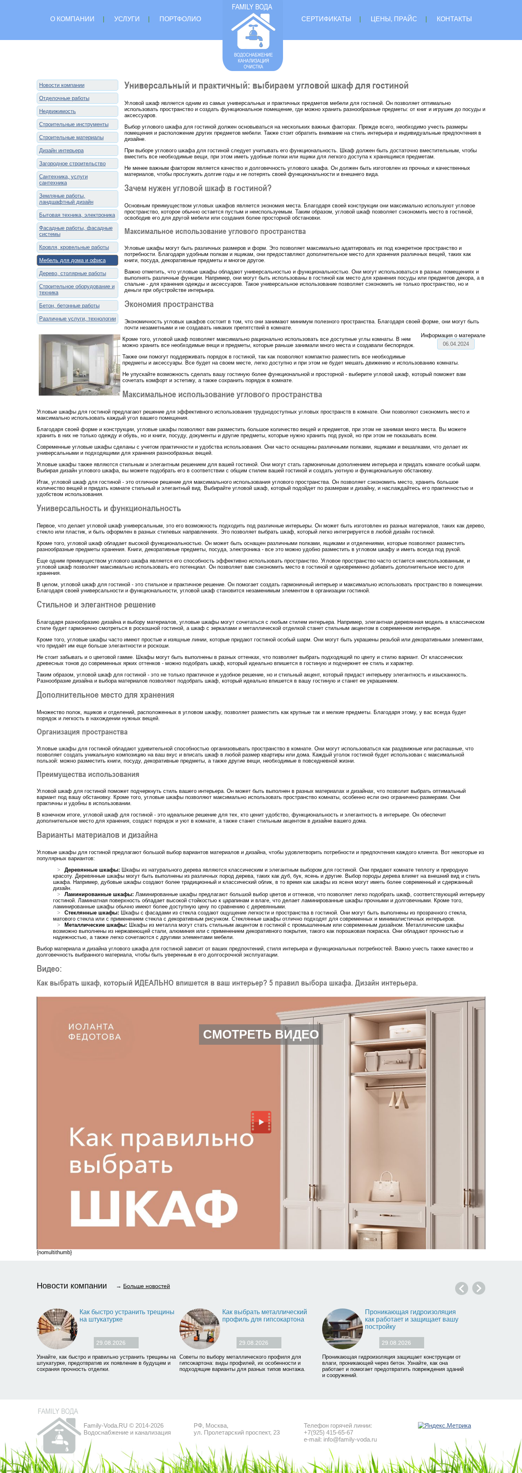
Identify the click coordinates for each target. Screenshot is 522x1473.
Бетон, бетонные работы (69, 306)
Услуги (127, 19)
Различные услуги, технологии (77, 319)
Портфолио (180, 19)
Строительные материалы (71, 137)
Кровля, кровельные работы (74, 247)
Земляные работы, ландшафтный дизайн (66, 199)
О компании (72, 19)
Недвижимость (57, 111)
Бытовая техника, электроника (77, 215)
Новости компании (61, 85)
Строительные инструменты (73, 124)
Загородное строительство (72, 163)
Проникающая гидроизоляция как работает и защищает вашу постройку (411, 1319)
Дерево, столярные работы (72, 273)
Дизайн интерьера (61, 150)
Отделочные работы (64, 98)
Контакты (454, 19)
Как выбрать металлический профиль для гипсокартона (264, 1315)
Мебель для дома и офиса (72, 260)
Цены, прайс (394, 19)
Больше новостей (146, 1286)
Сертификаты (326, 19)
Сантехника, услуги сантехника (63, 180)
